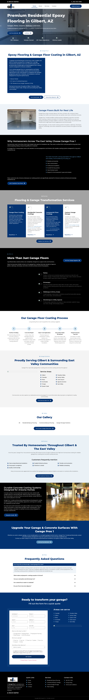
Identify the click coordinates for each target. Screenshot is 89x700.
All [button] (19, 422)
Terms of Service (32, 660)
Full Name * (15, 614)
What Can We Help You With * (19, 631)
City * (13, 625)
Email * (13, 619)
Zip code (31, 625)
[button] (1, 26)
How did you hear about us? (19, 645)
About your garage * (17, 637)
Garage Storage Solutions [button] (63, 422)
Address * (31, 619)
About (40, 6)
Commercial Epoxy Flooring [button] (46, 422)
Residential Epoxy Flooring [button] (30, 422)
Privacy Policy (24, 660)
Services (47, 6)
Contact (54, 6)
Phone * (31, 614)
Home (34, 6)
